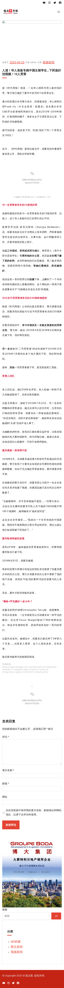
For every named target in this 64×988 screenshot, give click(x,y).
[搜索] (56, 916)
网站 (4, 796)
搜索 (4, 909)
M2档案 (16, 941)
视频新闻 (48, 62)
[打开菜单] (58, 12)
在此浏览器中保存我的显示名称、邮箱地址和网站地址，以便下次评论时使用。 (33, 812)
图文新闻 (17, 947)
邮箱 (5, 783)
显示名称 (8, 770)
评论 (5, 736)
